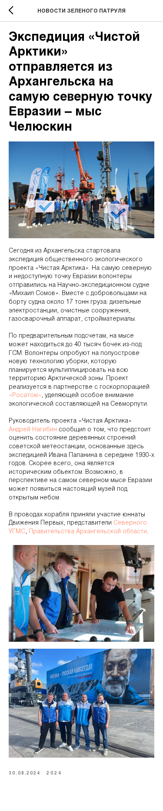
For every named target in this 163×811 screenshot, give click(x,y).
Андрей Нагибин (33, 430)
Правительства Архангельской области (88, 532)
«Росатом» (25, 395)
